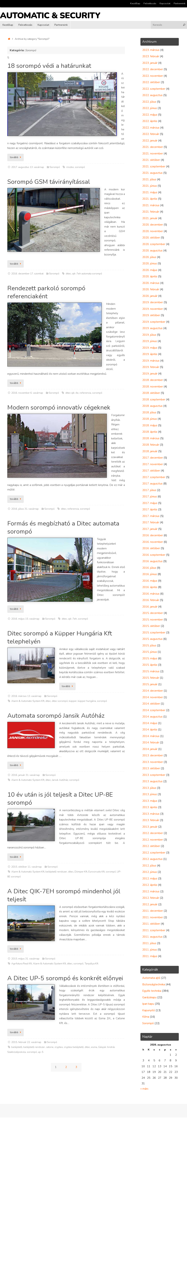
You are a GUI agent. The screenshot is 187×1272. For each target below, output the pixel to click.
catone (50, 1047)
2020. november (152, 231)
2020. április (149, 276)
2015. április (149, 665)
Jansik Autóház (60, 780)
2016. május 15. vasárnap (25, 619)
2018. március (150, 438)
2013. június (149, 794)
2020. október (151, 237)
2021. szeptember (153, 166)
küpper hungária (87, 701)
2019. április (149, 354)
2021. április (149, 199)
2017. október (151, 470)
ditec (68, 273)
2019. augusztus (152, 328)
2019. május (149, 348)
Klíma (145, 1017)
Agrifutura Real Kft (21, 963)
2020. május (149, 270)
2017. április (149, 509)
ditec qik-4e (72, 393)
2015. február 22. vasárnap (26, 1042)
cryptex (59, 1047)
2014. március (150, 736)
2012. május (149, 878)
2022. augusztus (152, 95)
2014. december (152, 691)
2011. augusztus (152, 937)
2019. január (149, 373)
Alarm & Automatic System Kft (27, 701)
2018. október (151, 393)
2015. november (152, 619)
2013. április (149, 807)
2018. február (150, 445)
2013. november (152, 762)
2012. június (149, 872)
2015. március (150, 671)
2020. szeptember (153, 244)
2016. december (152, 535)
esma (94, 1047)
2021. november (152, 153)
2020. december (152, 224)
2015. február (150, 678)
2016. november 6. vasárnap (27, 393)
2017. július (149, 490)
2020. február (150, 289)
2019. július (149, 335)
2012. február (150, 898)
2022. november (152, 76)
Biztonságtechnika (153, 984)
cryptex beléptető (74, 1047)
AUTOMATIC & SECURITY (50, 15)
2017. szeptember (153, 477)
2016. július (149, 568)
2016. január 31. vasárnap (25, 775)
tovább (14, 157)
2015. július (149, 645)
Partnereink (179, 3)
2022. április (149, 121)
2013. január (149, 827)
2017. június (149, 496)
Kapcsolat (165, 3)
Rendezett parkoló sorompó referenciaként (46, 292)
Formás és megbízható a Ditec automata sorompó (63, 527)
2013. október (151, 768)
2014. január (149, 749)
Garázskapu (149, 997)
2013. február (150, 820)
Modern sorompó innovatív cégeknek (58, 407)
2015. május (149, 658)
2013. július (149, 788)
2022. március (150, 127)
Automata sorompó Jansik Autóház (55, 715)
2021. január (149, 218)
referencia (85, 393)
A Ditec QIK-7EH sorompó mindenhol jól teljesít (63, 895)
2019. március (150, 360)
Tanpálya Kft (91, 963)
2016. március (150, 594)
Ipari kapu (148, 1004)
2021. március (150, 205)
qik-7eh (72, 619)
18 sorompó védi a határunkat (49, 66)
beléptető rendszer (56, 871)
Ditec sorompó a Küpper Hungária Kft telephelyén (59, 637)
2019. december (152, 302)
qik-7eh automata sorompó (87, 273)
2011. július (149, 943)
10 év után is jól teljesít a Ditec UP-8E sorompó (60, 798)
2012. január (149, 904)
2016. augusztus (152, 561)
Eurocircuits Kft (96, 871)
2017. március (150, 516)
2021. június (149, 186)
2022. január (149, 140)
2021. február (150, 212)
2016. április (149, 587)
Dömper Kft (81, 871)
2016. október (151, 548)
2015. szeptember (153, 632)
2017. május (149, 503)
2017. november (152, 464)
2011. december (152, 911)
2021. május (149, 192)
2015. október (151, 626)
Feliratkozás (150, 3)
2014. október (151, 703)
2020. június (149, 263)
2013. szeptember (153, 775)
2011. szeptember (153, 930)
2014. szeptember (153, 710)
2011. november (152, 917)
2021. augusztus (152, 173)
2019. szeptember (153, 322)
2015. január (149, 684)
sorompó (80, 167)
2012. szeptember (153, 852)
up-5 (40, 1052)
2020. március (150, 283)
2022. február (150, 134)
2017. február (150, 522)
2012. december (152, 833)
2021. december (152, 147)
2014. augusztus (152, 716)
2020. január (149, 296)
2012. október (151, 846)
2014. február (150, 742)
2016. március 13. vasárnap (26, 696)
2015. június (149, 652)
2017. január (149, 529)
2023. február (150, 56)
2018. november (152, 386)
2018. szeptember (153, 399)
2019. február (150, 367)
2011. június (149, 949)
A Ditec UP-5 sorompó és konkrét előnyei (65, 978)
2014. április (149, 729)
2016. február (150, 600)
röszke (70, 167)
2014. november (152, 697)
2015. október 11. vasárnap (26, 866)
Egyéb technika (151, 991)
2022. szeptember (153, 89)
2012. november (152, 839)
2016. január (149, 606)
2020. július (149, 257)
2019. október (151, 315)
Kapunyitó (148, 1010)
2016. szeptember (153, 555)
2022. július (149, 102)
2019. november (152, 309)
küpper (73, 701)
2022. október (151, 82)
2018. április (149, 432)
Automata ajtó (151, 978)
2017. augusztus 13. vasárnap (27, 167)
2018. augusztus (152, 406)
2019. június (149, 341)
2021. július (149, 179)
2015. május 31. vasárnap (25, 958)
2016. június (149, 574)
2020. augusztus (152, 250)
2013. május (149, 801)
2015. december (152, 613)
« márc (144, 1089)
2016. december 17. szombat (27, 273)
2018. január (149, 451)
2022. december (152, 69)
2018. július (149, 412)
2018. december (152, 380)
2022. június (149, 108)
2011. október (151, 924)
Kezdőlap (135, 3)
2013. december (152, 755)
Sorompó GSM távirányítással (48, 182)
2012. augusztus (152, 859)
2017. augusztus (152, 483)
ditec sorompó (60, 701)
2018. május (149, 425)
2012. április (149, 885)
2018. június (149, 419)
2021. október (151, 160)
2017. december (152, 457)
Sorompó (55, 167)
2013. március (150, 814)
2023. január (149, 63)
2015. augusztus (152, 639)
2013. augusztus (152, 781)
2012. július (149, 865)
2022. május (149, 115)
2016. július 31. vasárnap (25, 509)
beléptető (16, 1047)
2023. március (150, 50)
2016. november (152, 542)
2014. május (149, 723)
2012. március (150, 891)
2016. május (149, 581)
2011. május (149, 956)
